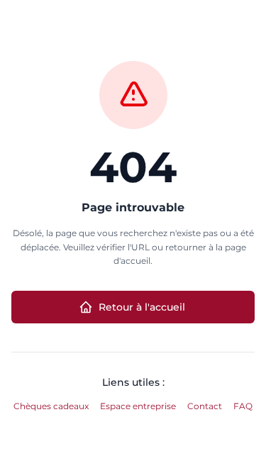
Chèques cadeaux (51, 406)
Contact (204, 406)
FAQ (243, 406)
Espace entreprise (138, 406)
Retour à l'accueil (142, 307)
